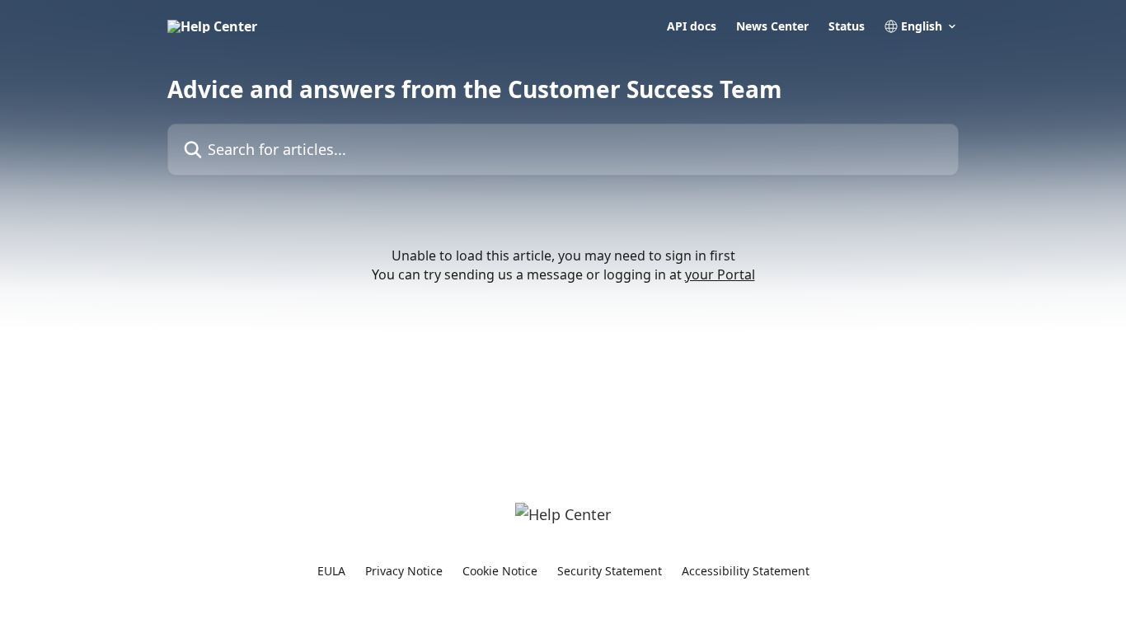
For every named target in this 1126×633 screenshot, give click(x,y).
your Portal (720, 274)
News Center (772, 26)
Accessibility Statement (745, 571)
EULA (331, 571)
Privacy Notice (404, 571)
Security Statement (609, 571)
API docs (691, 26)
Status (846, 26)
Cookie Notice (499, 571)
